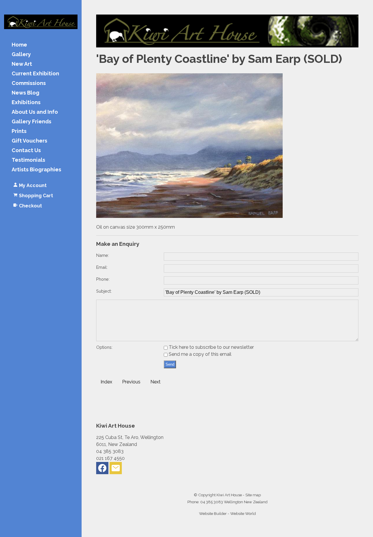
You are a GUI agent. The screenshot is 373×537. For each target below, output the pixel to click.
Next (155, 382)
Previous (131, 382)
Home (19, 45)
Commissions (29, 83)
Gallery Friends (31, 122)
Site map (253, 494)
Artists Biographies (36, 170)
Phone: (103, 279)
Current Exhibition (35, 74)
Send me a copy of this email (199, 354)
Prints (19, 131)
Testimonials (28, 160)
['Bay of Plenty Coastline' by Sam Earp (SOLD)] (189, 216)
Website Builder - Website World (227, 513)
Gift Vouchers (29, 141)
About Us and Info (35, 112)
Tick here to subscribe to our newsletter (211, 347)
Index (106, 382)
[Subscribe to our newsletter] (116, 469)
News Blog (25, 93)
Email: (102, 267)
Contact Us (26, 150)
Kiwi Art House (229, 494)
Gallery (21, 54)
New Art (22, 64)
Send (170, 364)
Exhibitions (26, 102)
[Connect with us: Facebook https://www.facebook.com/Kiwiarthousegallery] (102, 469)
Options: (104, 347)
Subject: (104, 291)
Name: (102, 255)
